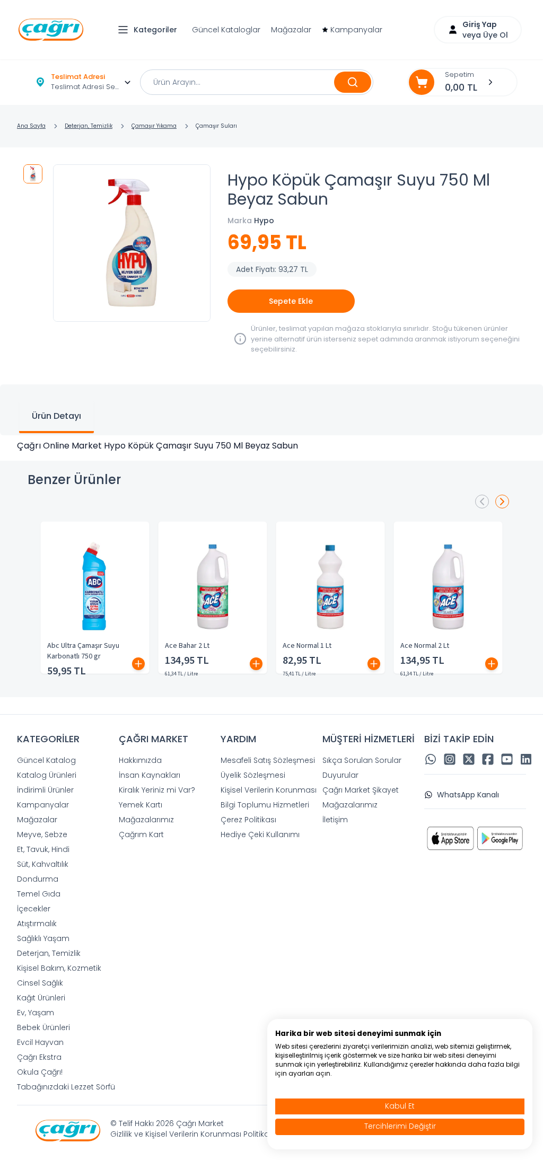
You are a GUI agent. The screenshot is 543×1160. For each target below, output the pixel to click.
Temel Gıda (38, 894)
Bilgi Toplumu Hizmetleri (265, 804)
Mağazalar (291, 29)
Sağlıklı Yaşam (43, 938)
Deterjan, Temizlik (88, 126)
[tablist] (271, 409)
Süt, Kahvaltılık (42, 864)
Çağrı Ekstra (39, 1057)
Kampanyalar (356, 29)
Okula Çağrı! (40, 1072)
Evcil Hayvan (40, 1042)
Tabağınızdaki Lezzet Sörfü (66, 1087)
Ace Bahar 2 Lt (187, 645)
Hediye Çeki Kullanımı (260, 834)
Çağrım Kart (141, 834)
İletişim (335, 819)
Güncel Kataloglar (226, 29)
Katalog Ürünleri (46, 775)
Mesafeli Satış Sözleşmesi (268, 760)
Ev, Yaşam (35, 1012)
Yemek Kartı (140, 804)
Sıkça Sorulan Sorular (361, 760)
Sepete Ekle (291, 301)
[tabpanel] (271, 446)
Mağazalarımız (146, 819)
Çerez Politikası (248, 819)
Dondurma (37, 879)
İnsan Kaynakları (149, 775)
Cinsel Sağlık (40, 983)
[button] (150, 29)
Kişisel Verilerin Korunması (269, 790)
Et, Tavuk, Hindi (43, 849)
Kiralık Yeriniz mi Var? (157, 790)
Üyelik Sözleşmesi (253, 775)
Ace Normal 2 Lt (424, 645)
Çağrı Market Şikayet (360, 790)
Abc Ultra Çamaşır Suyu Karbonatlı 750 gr (83, 651)
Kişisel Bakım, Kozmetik (59, 968)
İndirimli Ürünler (45, 790)
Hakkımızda (140, 760)
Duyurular (340, 775)
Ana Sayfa (31, 126)
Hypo (264, 220)
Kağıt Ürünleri (41, 997)
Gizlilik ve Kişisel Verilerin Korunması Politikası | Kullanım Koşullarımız (234, 1134)
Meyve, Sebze (42, 834)
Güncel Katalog (46, 760)
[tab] (56, 417)
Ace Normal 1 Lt (307, 645)
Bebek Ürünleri (43, 1027)
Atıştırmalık (37, 923)
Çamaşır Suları (216, 126)
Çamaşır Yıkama (154, 126)
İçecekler (33, 908)
